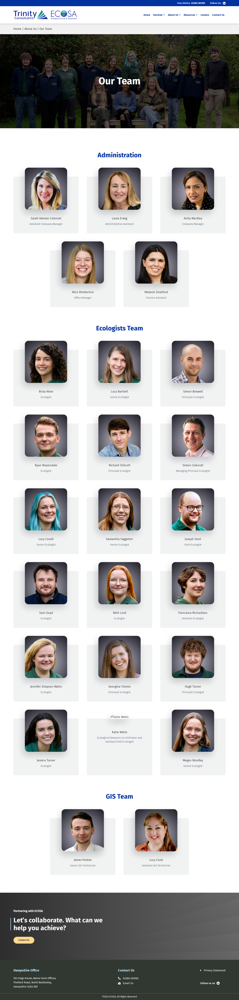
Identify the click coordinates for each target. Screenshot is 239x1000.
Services (157, 14)
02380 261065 (198, 3)
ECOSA (112, 996)
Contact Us (218, 15)
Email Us (128, 983)
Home (147, 15)
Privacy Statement (215, 970)
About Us (173, 14)
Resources (189, 14)
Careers (205, 15)
